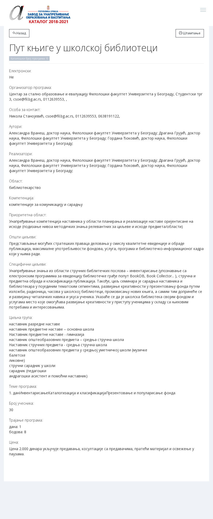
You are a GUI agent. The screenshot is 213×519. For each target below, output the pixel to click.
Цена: (14, 442)
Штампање (191, 33)
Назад (21, 33)
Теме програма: (23, 386)
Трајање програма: (26, 420)
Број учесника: (21, 403)
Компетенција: (21, 197)
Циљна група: (20, 317)
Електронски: (20, 70)
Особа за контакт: (25, 109)
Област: (16, 181)
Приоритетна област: (27, 214)
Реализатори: (20, 153)
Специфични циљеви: (27, 264)
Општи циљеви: (22, 236)
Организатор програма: (30, 87)
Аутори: (15, 126)
